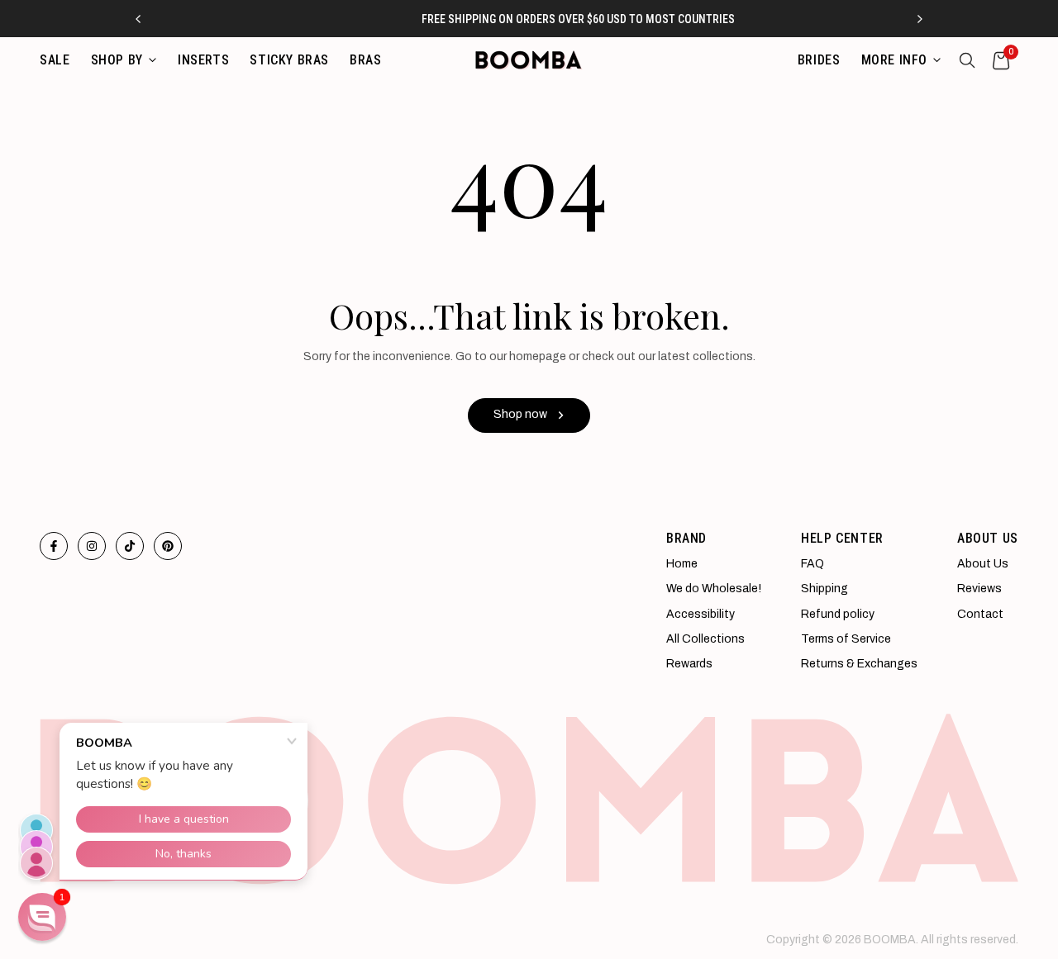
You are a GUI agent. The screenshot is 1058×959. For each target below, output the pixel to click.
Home (682, 564)
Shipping (824, 588)
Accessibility (700, 614)
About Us (982, 564)
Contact (980, 614)
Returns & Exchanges (859, 664)
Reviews (979, 588)
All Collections (705, 639)
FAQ (812, 564)
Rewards (689, 664)
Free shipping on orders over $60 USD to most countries (537, 19)
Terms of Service (846, 639)
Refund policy (838, 614)
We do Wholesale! (713, 588)
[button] (42, 917)
